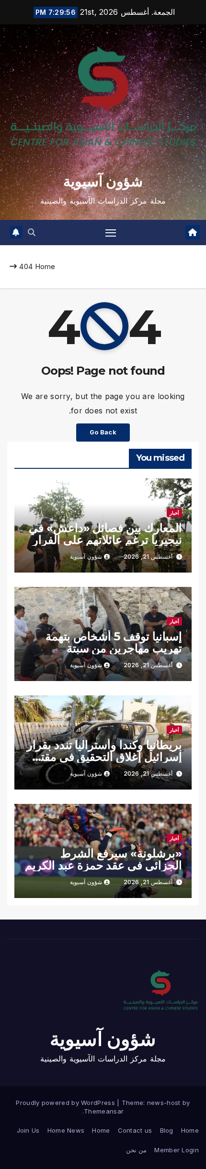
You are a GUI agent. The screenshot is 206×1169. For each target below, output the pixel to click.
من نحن (136, 1150)
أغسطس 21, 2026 (148, 556)
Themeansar (104, 1111)
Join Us (28, 1130)
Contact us (135, 1130)
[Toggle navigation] (110, 232)
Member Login (176, 1150)
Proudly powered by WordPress (66, 1102)
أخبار (174, 513)
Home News (66, 1130)
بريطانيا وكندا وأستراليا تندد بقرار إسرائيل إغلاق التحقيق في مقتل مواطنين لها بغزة (104, 757)
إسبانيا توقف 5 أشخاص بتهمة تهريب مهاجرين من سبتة (114, 642)
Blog (166, 1130)
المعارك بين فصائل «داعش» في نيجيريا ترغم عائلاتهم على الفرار (105, 534)
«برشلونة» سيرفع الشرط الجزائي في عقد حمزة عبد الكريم (103, 859)
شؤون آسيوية (102, 181)
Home (45, 266)
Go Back (103, 432)
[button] (31, 232)
